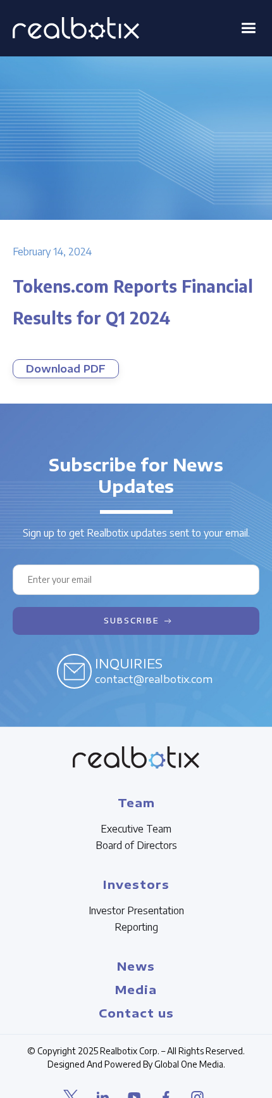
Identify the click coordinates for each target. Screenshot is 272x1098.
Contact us (136, 1012)
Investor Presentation (136, 910)
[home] (76, 28)
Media (136, 989)
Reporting (136, 927)
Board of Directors (136, 845)
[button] (248, 28)
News (136, 966)
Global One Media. (189, 1064)
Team (136, 802)
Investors (136, 884)
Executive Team (136, 829)
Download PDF (66, 368)
